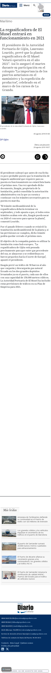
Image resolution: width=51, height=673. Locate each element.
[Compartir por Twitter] (45, 157)
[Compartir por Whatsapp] (38, 157)
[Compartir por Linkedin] (2, 156)
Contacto (5, 643)
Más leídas (10, 510)
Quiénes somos (26, 643)
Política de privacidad (10, 646)
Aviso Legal (14, 643)
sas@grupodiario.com (39, 634)
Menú (26, 5)
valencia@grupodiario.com (31, 630)
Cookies (6, 669)
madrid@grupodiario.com (22, 626)
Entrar (46, 14)
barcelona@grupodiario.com (26, 618)
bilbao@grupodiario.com (21, 622)
